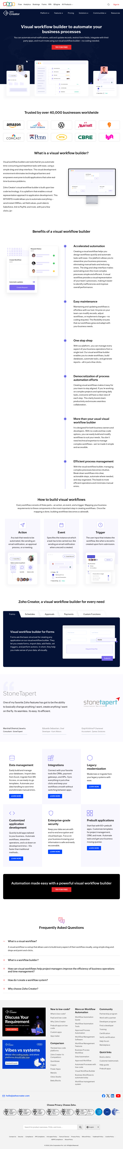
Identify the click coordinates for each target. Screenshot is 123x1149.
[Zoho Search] (108, 4)
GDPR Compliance (57, 1139)
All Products (66, 4)
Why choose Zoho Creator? (23, 988)
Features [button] (57, 13)
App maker (55, 1036)
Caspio (53, 1065)
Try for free (61, 47)
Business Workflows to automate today (84, 1076)
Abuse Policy (69, 1139)
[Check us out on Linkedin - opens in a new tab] (113, 1096)
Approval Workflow (83, 1061)
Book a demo (105, 1057)
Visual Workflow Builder (85, 1071)
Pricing (71, 13)
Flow (20, 4)
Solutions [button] (83, 13)
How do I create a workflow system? (28, 980)
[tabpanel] (61, 642)
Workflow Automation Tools (84, 1025)
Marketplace (105, 1045)
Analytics (27, 4)
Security (20, 1136)
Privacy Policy (75, 1136)
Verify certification (107, 1037)
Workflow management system (85, 1083)
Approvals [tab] (49, 614)
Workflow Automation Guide (84, 1018)
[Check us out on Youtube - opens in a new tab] (118, 1096)
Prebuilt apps (105, 1069)
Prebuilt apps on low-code (59, 1027)
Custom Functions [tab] (92, 614)
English (91, 1127)
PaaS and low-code (58, 1018)
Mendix (53, 1073)
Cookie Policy (109, 1136)
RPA (50, 4)
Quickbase (54, 1061)
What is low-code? (58, 1014)
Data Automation (82, 1057)
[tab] (15, 731)
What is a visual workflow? (22, 941)
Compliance (29, 1136)
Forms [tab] (12, 614)
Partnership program (108, 1014)
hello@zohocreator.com (18, 1096)
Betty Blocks (55, 1081)
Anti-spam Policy (52, 1136)
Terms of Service (64, 1136)
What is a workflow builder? (23, 960)
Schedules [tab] (30, 614)
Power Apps (55, 1069)
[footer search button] (80, 1127)
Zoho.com (9, 4)
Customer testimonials (109, 1061)
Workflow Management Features (85, 1044)
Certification (105, 1033)
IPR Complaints (40, 1136)
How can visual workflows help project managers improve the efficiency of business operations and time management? (61, 970)
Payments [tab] (69, 614)
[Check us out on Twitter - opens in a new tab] (108, 1095)
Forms (44, 4)
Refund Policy (86, 1136)
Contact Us (12, 1136)
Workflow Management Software (85, 1038)
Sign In (116, 4)
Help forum (104, 1041)
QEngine (56, 4)
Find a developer (107, 1026)
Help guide (104, 1065)
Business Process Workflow (82, 1051)
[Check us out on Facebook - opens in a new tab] (103, 1096)
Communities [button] (99, 13)
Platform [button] (44, 13)
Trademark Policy (98, 1136)
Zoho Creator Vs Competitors (57, 1056)
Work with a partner (108, 1018)
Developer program (108, 1022)
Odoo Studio (55, 1077)
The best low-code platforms (58, 1049)
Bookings (36, 4)
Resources (115, 13)
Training (103, 1029)
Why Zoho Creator (58, 1022)
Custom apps (56, 1032)
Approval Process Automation (82, 1031)
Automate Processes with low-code (85, 1065)
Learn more (16, 796)
